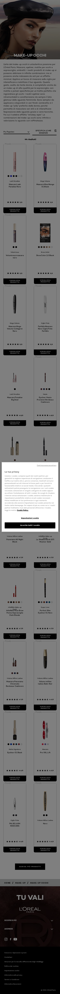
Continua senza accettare (46, 465)
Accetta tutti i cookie (30, 525)
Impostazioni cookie (30, 518)
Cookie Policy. (22, 510)
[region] (29, 497)
